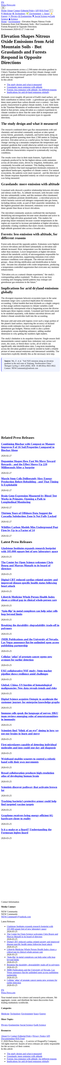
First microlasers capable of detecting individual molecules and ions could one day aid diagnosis (29, 746)
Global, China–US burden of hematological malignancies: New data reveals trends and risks (29, 686)
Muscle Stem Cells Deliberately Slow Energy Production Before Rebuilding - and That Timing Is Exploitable (29, 481)
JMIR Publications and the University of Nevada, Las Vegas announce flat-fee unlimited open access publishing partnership (30, 642)
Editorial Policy (28, 10)
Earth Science (40, 1025)
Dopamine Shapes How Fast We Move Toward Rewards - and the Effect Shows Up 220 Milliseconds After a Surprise (28, 464)
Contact (16, 10)
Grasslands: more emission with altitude (24, 87)
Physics (13, 16)
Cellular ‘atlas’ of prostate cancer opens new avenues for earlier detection (26, 658)
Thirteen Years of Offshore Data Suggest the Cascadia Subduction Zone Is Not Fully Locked (28, 515)
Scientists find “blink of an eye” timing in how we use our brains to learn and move (29, 732)
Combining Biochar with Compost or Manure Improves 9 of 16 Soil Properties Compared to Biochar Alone (28, 447)
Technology (18, 13)
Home (4, 10)
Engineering (25, 16)
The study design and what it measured (24, 84)
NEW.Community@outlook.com (16, 916)
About (10, 10)
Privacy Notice (39, 1036)
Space (46, 13)
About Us (5, 1036)
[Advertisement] (30, 402)
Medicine (6, 13)
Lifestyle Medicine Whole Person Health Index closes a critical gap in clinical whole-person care (29, 598)
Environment (33, 13)
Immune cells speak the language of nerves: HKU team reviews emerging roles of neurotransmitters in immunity (29, 716)
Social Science (40, 16)
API (37, 10)
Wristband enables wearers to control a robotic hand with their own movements (28, 760)
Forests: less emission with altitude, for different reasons (32, 89)
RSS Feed (44, 10)
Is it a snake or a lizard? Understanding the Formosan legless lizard (26, 831)
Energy (42, 1014)
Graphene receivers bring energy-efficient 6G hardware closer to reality (27, 817)
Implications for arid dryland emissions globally (28, 92)
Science (13, 19)
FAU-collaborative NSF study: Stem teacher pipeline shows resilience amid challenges (26, 672)
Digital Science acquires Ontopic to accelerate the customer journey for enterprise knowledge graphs (30, 701)
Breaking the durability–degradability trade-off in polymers (33, 965)
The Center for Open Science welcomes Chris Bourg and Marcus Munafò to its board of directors (27, 565)
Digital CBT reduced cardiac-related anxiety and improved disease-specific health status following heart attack (29, 582)
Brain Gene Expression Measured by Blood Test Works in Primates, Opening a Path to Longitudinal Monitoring (29, 498)
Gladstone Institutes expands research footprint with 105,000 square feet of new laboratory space (29, 550)
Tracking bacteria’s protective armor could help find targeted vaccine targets (28, 803)
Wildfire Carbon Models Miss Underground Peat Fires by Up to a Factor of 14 (29, 529)
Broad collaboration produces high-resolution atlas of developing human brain (27, 774)
